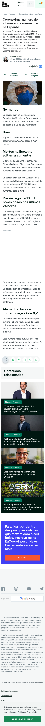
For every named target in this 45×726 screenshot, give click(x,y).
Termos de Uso (6, 696)
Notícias (12, 14)
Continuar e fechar (22, 719)
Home (5, 14)
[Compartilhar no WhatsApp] (36, 359)
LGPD (3, 700)
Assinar (22, 558)
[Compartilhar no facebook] (19, 359)
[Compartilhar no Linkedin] (13, 359)
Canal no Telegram (34, 74)
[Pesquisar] (30, 4)
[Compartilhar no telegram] (24, 359)
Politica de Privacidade (27, 712)
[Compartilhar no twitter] (30, 359)
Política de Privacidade (9, 691)
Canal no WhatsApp (14, 74)
